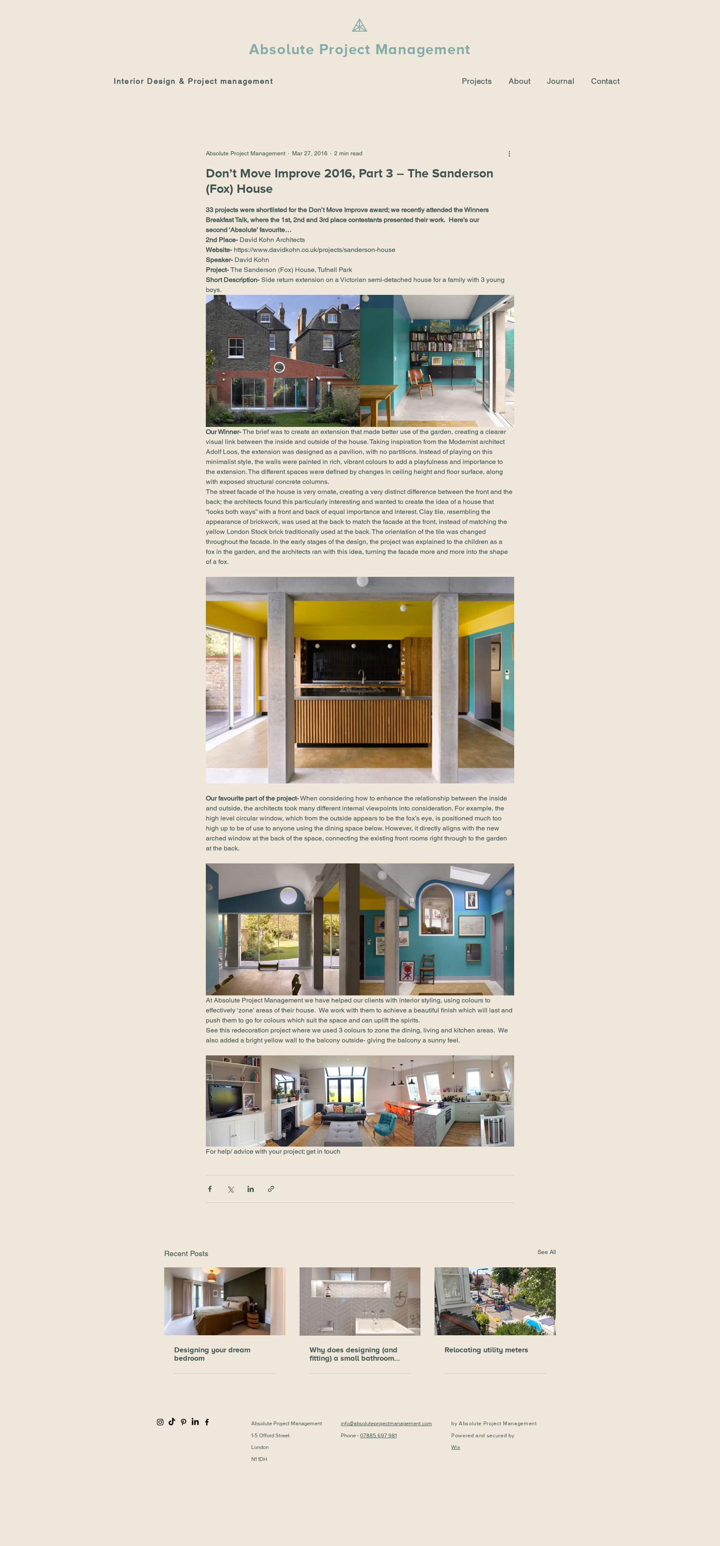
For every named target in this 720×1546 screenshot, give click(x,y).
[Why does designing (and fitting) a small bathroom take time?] (360, 1301)
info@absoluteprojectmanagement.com (386, 1423)
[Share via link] (271, 1189)
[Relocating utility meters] (495, 1301)
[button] (519, 81)
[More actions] (509, 153)
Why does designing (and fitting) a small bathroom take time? (354, 1354)
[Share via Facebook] (210, 1189)
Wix (455, 1447)
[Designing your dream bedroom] (224, 1301)
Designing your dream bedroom (212, 1354)
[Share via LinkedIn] (251, 1189)
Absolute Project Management (360, 49)
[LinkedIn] (195, 1422)
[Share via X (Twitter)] (230, 1189)
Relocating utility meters (486, 1350)
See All (547, 1252)
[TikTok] (172, 1422)
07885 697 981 (378, 1435)
